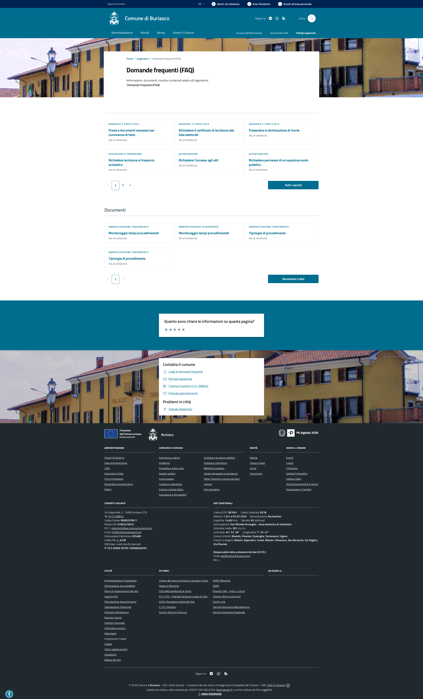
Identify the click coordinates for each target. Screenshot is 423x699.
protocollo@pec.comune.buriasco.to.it (131, 528)
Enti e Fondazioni (113, 479)
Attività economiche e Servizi (302, 484)
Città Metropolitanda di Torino (175, 591)
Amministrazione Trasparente (120, 581)
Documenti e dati (293, 279)
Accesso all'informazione (249, 33)
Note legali (110, 633)
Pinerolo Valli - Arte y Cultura (229, 591)
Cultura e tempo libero (171, 489)
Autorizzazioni (188, 154)
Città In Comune (276, 685)
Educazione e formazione (125, 154)
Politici (108, 489)
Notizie (253, 458)
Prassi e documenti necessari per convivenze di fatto (131, 132)
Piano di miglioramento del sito (121, 591)
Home (129, 59)
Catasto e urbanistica (170, 484)
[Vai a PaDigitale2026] (298, 432)
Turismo (208, 484)
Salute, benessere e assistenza (220, 474)
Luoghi (289, 463)
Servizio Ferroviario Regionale (229, 612)
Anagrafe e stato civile (124, 124)
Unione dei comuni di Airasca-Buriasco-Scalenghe (186, 581)
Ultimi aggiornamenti (115, 649)
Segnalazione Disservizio (117, 607)
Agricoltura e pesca (169, 458)
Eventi (289, 458)
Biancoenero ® (224, 690)
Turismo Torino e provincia (227, 596)
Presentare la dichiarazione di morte (274, 130)
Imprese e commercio (215, 463)
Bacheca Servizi (113, 618)
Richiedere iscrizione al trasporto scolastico (131, 162)
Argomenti (143, 59)
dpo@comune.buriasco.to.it (235, 556)
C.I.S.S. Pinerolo (167, 607)
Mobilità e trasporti (214, 468)
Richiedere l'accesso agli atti (198, 160)
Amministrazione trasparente (129, 226)
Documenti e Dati (113, 474)
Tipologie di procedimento (267, 233)
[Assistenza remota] (288, 685)
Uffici (107, 468)
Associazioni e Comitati (298, 489)
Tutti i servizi (293, 185)
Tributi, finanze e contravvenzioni (222, 479)
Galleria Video (293, 479)
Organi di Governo (114, 458)
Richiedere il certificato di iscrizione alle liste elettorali (206, 132)
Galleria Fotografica (296, 474)
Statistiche (110, 655)
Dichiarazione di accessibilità (119, 586)
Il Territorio (292, 468)
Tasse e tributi (257, 463)
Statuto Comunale (114, 623)
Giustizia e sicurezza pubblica (219, 458)
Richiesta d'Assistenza (116, 612)
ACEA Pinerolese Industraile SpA (177, 602)
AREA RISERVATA (211, 694)
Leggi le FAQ (111, 596)
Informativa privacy (115, 628)
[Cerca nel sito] (312, 18)
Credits (108, 644)
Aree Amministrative (115, 463)
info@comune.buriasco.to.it (126, 532)
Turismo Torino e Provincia (173, 612)
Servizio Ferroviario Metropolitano (231, 607)
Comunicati (256, 474)
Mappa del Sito (112, 660)
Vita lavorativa (212, 489)
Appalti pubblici (167, 474)
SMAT (216, 586)
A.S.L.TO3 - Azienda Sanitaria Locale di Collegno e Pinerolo (191, 596)
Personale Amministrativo (118, 484)
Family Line (219, 602)
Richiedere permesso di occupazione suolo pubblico (278, 162)
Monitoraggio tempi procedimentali (134, 233)
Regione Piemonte (116, 4)
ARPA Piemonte (221, 581)
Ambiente (164, 463)
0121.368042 (116, 516)
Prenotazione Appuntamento (120, 602)
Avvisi (253, 468)
